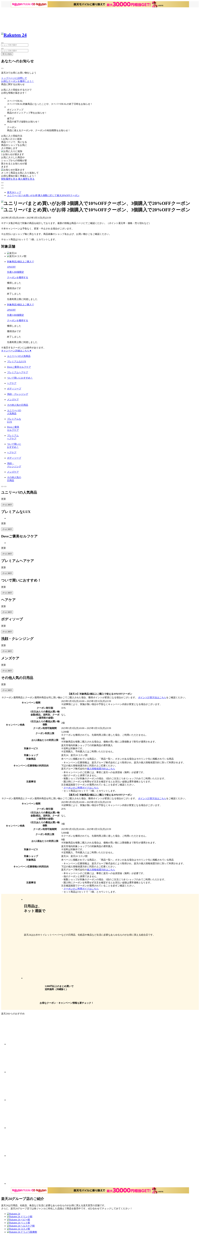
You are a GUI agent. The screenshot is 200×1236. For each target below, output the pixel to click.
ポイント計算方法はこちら (152, 697)
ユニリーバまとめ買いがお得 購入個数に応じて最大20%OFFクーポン (43, 195)
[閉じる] (2, 68)
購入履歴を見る (26, 179)
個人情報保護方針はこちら (101, 768)
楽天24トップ (14, 192)
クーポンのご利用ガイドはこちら (81, 787)
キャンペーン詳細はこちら (16, 350)
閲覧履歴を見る (9, 179)
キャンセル (7, 54)
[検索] (2, 48)
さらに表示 (7, 505)
